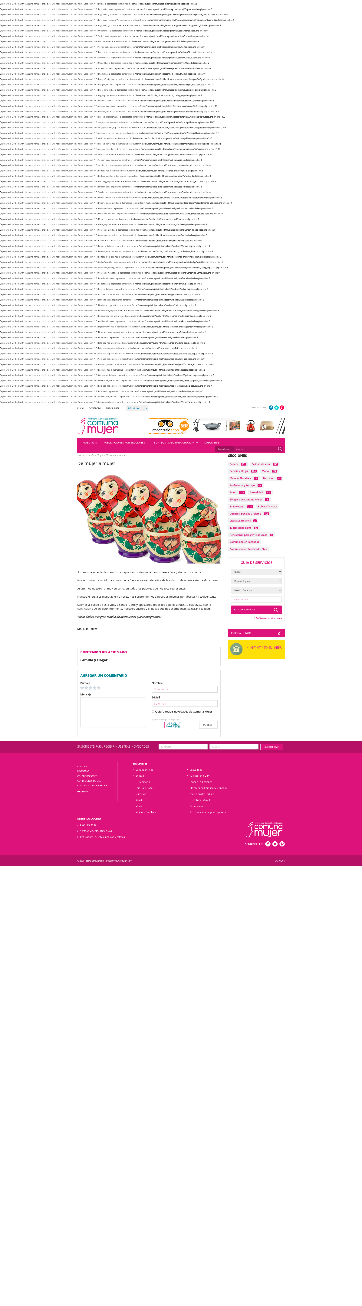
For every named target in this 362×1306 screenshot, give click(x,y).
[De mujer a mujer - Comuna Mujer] (97, 426)
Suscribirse (113, 408)
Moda (269, 471)
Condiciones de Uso (89, 780)
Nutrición (272, 478)
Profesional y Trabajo (245, 485)
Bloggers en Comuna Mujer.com (208, 787)
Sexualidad (260, 492)
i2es (282, 860)
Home (80, 455)
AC (276, 860)
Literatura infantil (243, 520)
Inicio (80, 408)
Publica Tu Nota (267, 506)
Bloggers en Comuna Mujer (249, 499)
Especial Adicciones (201, 781)
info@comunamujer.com (119, 860)
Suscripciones (88, 824)
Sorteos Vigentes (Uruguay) (96, 830)
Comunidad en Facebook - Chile (248, 549)
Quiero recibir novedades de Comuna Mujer (183, 711)
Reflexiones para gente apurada (251, 535)
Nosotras (90, 442)
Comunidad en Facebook (244, 542)
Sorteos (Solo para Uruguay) (174, 442)
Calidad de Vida (264, 464)
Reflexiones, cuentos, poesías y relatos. (103, 836)
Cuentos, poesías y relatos (249, 513)
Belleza (237, 464)
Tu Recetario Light (243, 527)
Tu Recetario (241, 506)
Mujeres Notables (243, 478)
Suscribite (211, 442)
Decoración (196, 805)
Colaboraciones (87, 776)
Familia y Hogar (95, 455)
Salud (237, 492)
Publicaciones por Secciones (124, 442)
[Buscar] (280, 449)
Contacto (95, 408)
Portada (82, 766)
